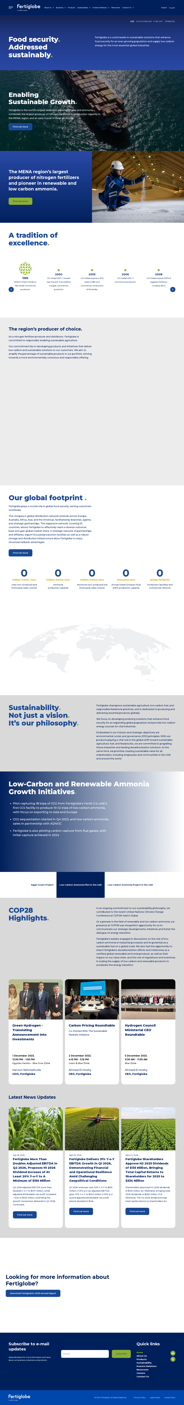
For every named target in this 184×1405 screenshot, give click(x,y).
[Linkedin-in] (172, 1353)
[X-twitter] (172, 1359)
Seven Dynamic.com (140, 1381)
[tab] (42, 885)
